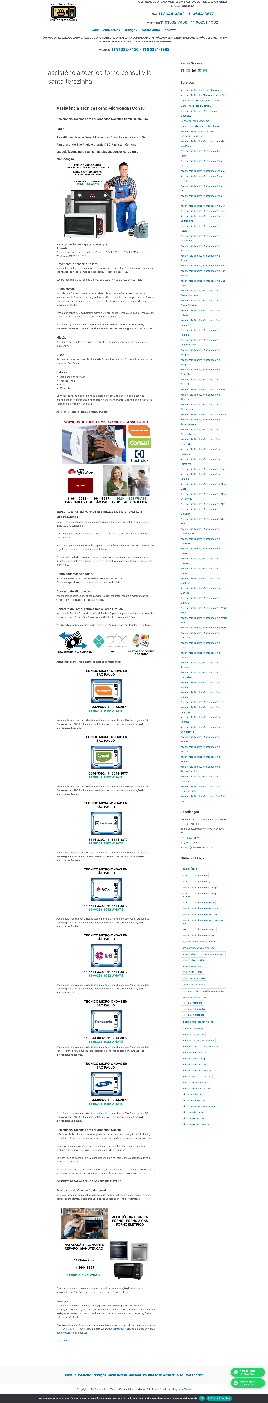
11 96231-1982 (204, 22)
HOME (68, 1375)
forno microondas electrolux (196, 1088)
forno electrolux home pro (195, 1052)
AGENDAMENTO (117, 1375)
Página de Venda (182, 1389)
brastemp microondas (193, 972)
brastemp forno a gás (213, 954)
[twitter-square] (188, 71)
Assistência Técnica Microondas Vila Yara (203, 211)
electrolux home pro (192, 1003)
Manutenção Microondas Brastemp (200, 126)
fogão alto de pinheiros (198, 1021)
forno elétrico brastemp (194, 1058)
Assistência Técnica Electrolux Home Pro (203, 95)
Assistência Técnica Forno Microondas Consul (101, 108)
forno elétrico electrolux (194, 1064)
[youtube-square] (200, 71)
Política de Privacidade (219, 1398)
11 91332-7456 (173, 22)
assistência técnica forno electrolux (200, 914)
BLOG (180, 1375)
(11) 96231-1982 (77, 256)
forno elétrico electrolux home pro (199, 1070)
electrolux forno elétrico (194, 997)
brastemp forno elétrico (194, 960)
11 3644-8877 (201, 14)
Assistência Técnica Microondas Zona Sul (203, 170)
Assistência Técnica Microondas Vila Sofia (204, 265)
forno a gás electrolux (193, 1034)
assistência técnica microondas (198, 948)
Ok (202, 1398)
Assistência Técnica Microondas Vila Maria (204, 627)
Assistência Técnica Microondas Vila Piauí (203, 414)
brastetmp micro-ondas (194, 978)
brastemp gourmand (192, 966)
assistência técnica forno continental (200, 908)
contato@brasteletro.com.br (71, 1332)
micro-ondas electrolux (194, 1100)
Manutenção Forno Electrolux (197, 105)
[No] (264, 1398)
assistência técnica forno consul (198, 902)
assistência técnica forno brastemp (200, 887)
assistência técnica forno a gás (197, 881)
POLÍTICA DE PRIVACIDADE (159, 1375)
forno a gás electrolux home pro (198, 1040)
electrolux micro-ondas (194, 1009)
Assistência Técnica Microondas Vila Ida (202, 702)
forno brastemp (190, 1046)
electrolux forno (190, 991)
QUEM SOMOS (83, 1375)
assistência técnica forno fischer (198, 935)
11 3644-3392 (172, 14)
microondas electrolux (193, 1118)
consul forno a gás (194, 984)
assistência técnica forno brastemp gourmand (200, 895)
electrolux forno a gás (213, 991)
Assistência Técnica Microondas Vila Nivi (203, 503)
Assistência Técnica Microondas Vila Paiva (204, 469)
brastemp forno (190, 954)
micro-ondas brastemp (193, 1094)
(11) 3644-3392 (190, 837)
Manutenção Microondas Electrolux (200, 100)
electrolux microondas (193, 1015)
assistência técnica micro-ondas (199, 941)
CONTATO (135, 1375)
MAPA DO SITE (194, 1375)
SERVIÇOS (100, 1375)
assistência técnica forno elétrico (199, 929)
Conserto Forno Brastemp (195, 120)
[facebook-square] (183, 71)
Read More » (63, 1341)
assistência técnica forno (195, 875)
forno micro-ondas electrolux (197, 1076)
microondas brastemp (193, 1112)
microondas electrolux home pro (198, 1124)
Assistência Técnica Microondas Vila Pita (203, 389)
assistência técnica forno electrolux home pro (203, 922)
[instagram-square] (194, 71)
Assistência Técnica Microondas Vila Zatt (203, 205)
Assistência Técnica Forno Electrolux (201, 90)
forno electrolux (210, 1046)
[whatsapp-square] (205, 71)
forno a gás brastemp (193, 1028)
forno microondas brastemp (196, 1082)
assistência (190, 868)
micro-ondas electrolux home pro (199, 1106)
